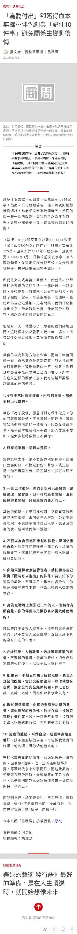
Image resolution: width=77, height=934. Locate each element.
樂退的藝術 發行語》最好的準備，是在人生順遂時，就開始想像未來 (37, 883)
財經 (6, 865)
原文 (58, 821)
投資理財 (15, 865)
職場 (6, 6)
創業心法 (18, 6)
